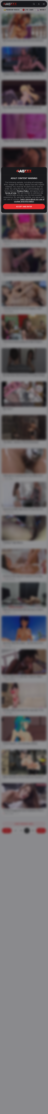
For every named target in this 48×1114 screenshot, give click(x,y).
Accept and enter (24, 207)
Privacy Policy (22, 191)
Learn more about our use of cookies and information (29, 200)
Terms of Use (10, 193)
